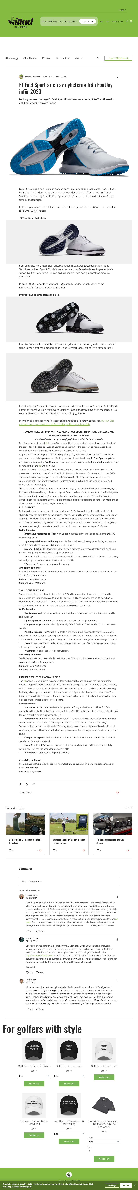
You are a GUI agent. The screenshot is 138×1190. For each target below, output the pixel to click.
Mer (77, 58)
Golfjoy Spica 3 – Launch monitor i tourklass (25, 841)
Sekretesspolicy (26, 1186)
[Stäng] (134, 1185)
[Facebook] (127, 21)
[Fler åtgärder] (117, 76)
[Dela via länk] (33, 784)
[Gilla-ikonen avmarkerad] (27, 931)
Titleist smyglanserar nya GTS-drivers (110, 841)
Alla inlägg (12, 58)
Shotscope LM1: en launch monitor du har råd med (69, 841)
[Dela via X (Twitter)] (27, 784)
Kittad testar (30, 58)
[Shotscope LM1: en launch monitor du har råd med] (69, 824)
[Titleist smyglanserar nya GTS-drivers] (112, 824)
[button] (97, 58)
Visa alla (128, 807)
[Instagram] (131, 21)
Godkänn (126, 1185)
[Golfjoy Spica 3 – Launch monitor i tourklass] (25, 824)
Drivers (46, 58)
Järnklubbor (62, 58)
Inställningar (112, 1185)
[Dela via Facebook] (20, 784)
